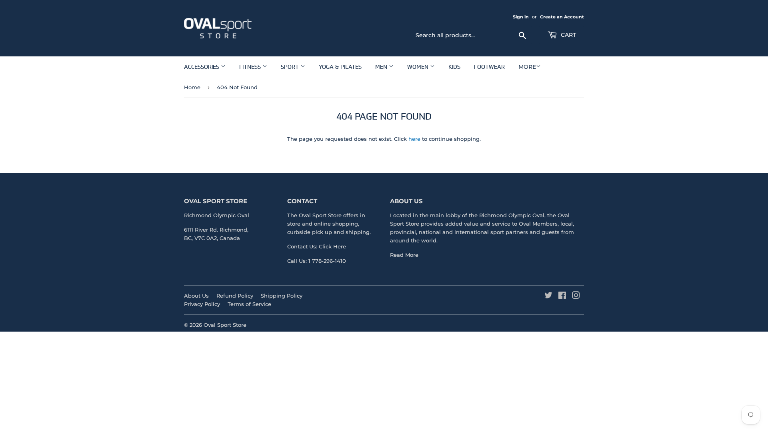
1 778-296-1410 (327, 261)
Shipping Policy (281, 295)
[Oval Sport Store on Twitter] (548, 296)
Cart (567, 34)
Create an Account (562, 17)
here (414, 139)
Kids (454, 66)
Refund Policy (234, 295)
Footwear (489, 66)
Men (382, 66)
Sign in (521, 17)
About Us (196, 295)
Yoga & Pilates (340, 66)
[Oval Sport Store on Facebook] (562, 296)
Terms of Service (249, 304)
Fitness (250, 66)
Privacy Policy (202, 304)
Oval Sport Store (225, 325)
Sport (290, 66)
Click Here (332, 246)
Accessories (202, 66)
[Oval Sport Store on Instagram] (576, 296)
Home (192, 87)
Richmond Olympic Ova (511, 215)
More (527, 66)
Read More (404, 255)
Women (418, 66)
